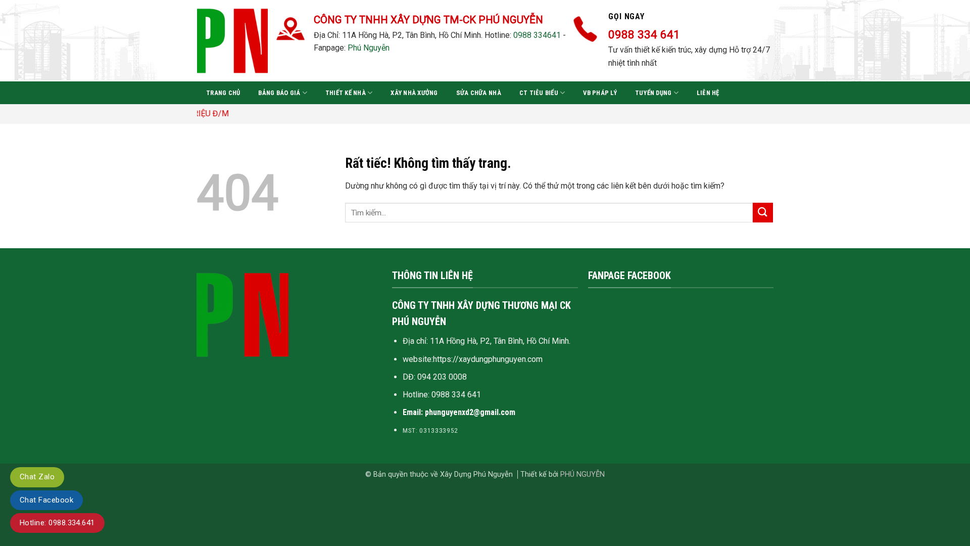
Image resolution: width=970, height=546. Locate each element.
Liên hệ (708, 93)
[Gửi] (763, 212)
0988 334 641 (456, 394)
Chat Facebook (46, 500)
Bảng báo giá (279, 93)
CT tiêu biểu (538, 93)
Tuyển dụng (653, 93)
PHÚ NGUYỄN (582, 474)
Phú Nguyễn (369, 48)
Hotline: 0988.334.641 (57, 522)
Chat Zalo (37, 476)
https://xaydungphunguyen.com (488, 359)
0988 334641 (537, 35)
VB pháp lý (600, 93)
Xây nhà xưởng (414, 93)
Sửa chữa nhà (478, 93)
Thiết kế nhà (345, 93)
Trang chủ (223, 93)
